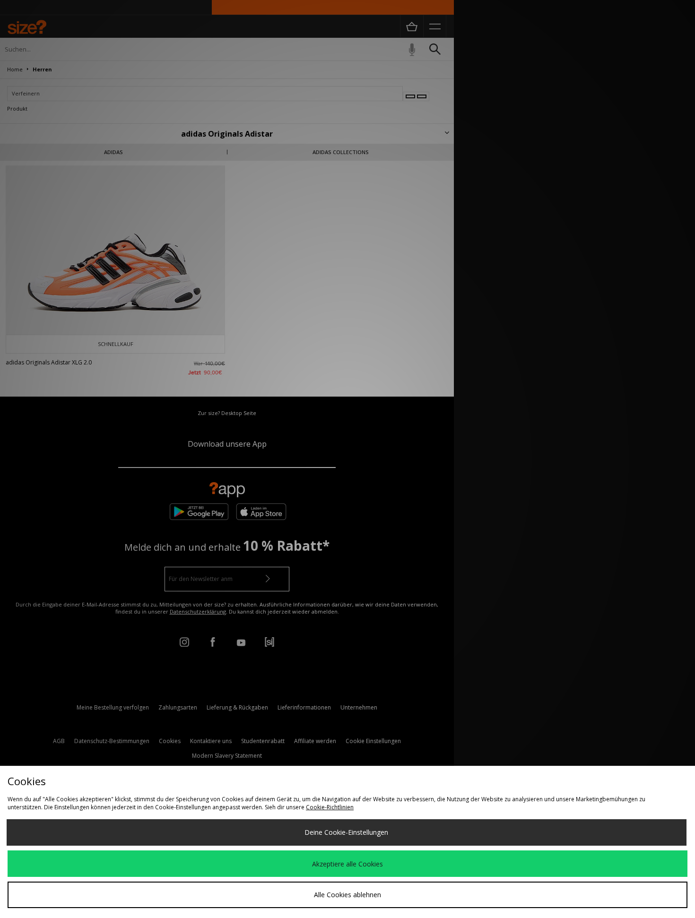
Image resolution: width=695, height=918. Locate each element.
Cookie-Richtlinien (330, 807)
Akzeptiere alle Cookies (347, 863)
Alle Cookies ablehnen (347, 894)
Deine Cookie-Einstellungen (346, 832)
